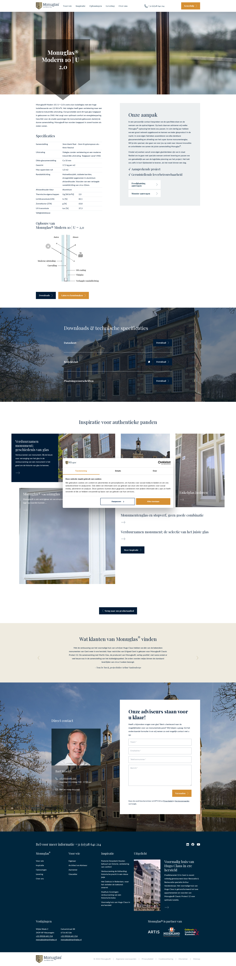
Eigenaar (72, 861)
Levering (110, 5)
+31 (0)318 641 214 (156, 5)
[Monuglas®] (47, 6)
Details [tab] (118, 471)
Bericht (133, 768)
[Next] (197, 658)
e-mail (77, 790)
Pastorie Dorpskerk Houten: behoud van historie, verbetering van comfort (115, 864)
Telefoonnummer (137, 759)
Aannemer (73, 870)
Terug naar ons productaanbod (119, 611)
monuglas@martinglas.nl (46, 940)
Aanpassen (116, 501)
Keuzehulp (189, 6)
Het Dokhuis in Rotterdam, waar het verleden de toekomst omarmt (115, 885)
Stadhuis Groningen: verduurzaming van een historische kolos (111, 895)
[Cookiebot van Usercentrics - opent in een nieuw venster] (160, 463)
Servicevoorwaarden (182, 801)
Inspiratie (80, 5)
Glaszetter (73, 874)
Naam (132, 742)
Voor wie (67, 5)
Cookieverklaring (166, 959)
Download (161, 342)
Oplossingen (95, 5)
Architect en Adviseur (78, 865)
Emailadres (135, 751)
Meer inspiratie (131, 550)
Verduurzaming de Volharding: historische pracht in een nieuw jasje (114, 874)
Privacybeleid (168, 801)
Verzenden (180, 793)
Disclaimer (183, 959)
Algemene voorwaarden (126, 959)
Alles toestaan (153, 501)
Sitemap (196, 959)
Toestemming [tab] (81, 471)
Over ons (123, 5)
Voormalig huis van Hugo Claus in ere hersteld (115, 903)
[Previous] (39, 658)
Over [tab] (155, 471)
